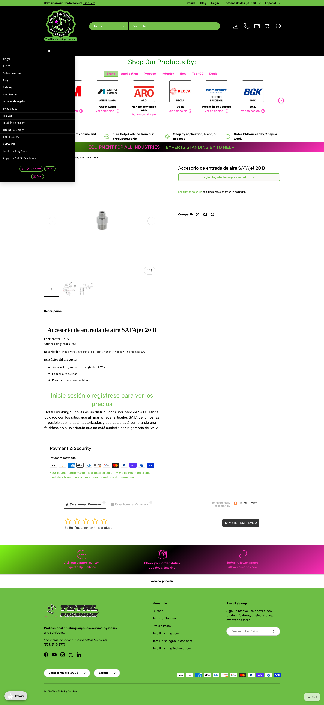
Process (150, 73)
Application (129, 73)
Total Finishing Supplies (64, 691)
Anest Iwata (107, 106)
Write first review (242, 523)
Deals (213, 73)
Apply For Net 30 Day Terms (19, 158)
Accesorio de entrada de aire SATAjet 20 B (75, 157)
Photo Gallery (11, 137)
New (183, 73)
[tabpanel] (102, 374)
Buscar (7, 66)
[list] (102, 221)
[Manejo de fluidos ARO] (144, 91)
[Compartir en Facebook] (205, 214)
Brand (110, 73)
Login (215, 3)
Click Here (89, 3)
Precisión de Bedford (216, 106)
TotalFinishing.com (14, 122)
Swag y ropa (10, 108)
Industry (167, 73)
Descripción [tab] (53, 311)
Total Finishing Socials (16, 151)
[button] (267, 26)
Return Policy (162, 626)
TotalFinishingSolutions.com (172, 641)
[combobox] (154, 26)
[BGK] (253, 91)
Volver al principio (162, 581)
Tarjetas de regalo (14, 101)
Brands (190, 3)
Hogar (6, 59)
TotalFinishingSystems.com (172, 648)
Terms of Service (164, 618)
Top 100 (198, 73)
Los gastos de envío (190, 192)
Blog (203, 3)
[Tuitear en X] (197, 214)
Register (217, 177)
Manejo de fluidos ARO (144, 108)
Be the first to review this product (88, 528)
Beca (180, 106)
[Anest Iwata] (107, 91)
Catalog (7, 87)
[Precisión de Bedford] (216, 91)
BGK (253, 106)
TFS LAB (7, 115)
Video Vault (9, 144)
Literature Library (13, 130)
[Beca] (180, 91)
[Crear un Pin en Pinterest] (212, 214)
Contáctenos (10, 94)
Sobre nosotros (12, 73)
